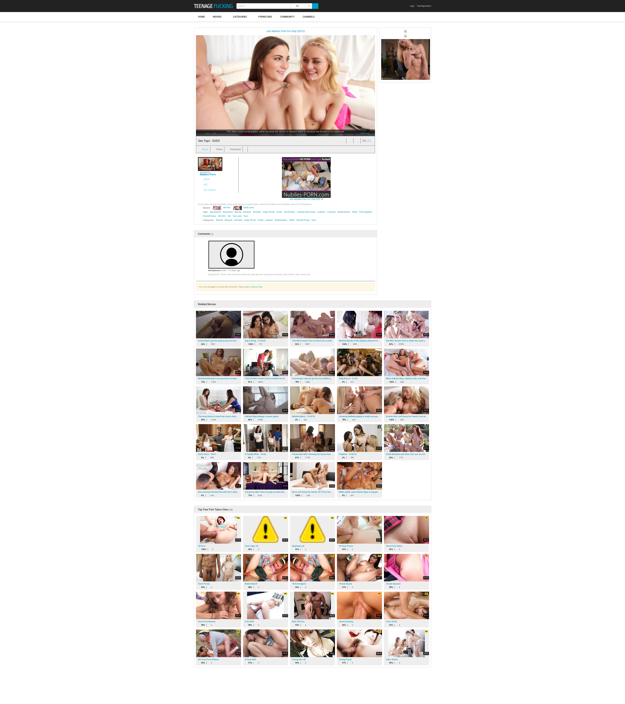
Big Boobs (228, 212)
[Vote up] (349, 140)
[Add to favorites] (245, 149)
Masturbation (344, 212)
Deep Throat (268, 212)
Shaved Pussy (209, 216)
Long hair (331, 212)
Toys (245, 216)
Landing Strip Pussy (306, 212)
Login (246, 287)
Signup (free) (256, 287)
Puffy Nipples (365, 212)
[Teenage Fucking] (214, 6)
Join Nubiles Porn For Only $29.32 (285, 31)
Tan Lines (237, 216)
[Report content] (251, 149)
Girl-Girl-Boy (289, 212)
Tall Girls (222, 216)
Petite (354, 212)
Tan (229, 216)
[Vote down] (357, 140)
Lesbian (321, 212)
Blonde (238, 212)
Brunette (257, 212)
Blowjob (247, 212)
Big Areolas (215, 212)
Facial (279, 212)
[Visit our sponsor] (405, 31)
